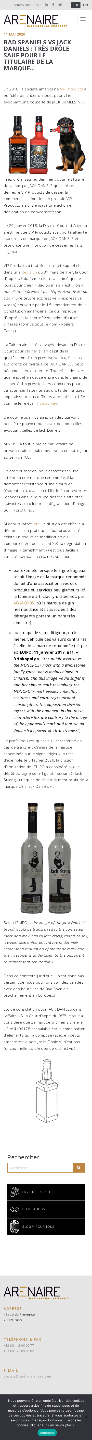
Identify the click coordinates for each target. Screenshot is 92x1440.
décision (29, 272)
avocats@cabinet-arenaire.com (27, 1376)
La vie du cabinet (36, 1192)
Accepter (47, 1433)
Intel (37, 523)
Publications (33, 1209)
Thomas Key (46, 403)
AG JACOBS (23, 603)
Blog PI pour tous (38, 1227)
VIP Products (71, 89)
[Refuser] (85, 1417)
